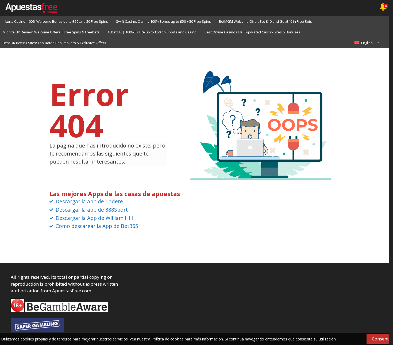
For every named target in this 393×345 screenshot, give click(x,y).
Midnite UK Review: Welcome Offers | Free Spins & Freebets (51, 32)
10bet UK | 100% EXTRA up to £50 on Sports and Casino (151, 32)
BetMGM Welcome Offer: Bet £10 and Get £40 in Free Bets (265, 21)
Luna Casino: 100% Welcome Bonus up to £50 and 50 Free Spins (56, 21)
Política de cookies (167, 339)
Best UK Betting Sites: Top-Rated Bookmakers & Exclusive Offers (54, 42)
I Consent (379, 339)
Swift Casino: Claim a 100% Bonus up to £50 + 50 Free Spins (163, 21)
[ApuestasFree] (28, 8)
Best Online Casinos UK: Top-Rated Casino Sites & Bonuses (252, 32)
